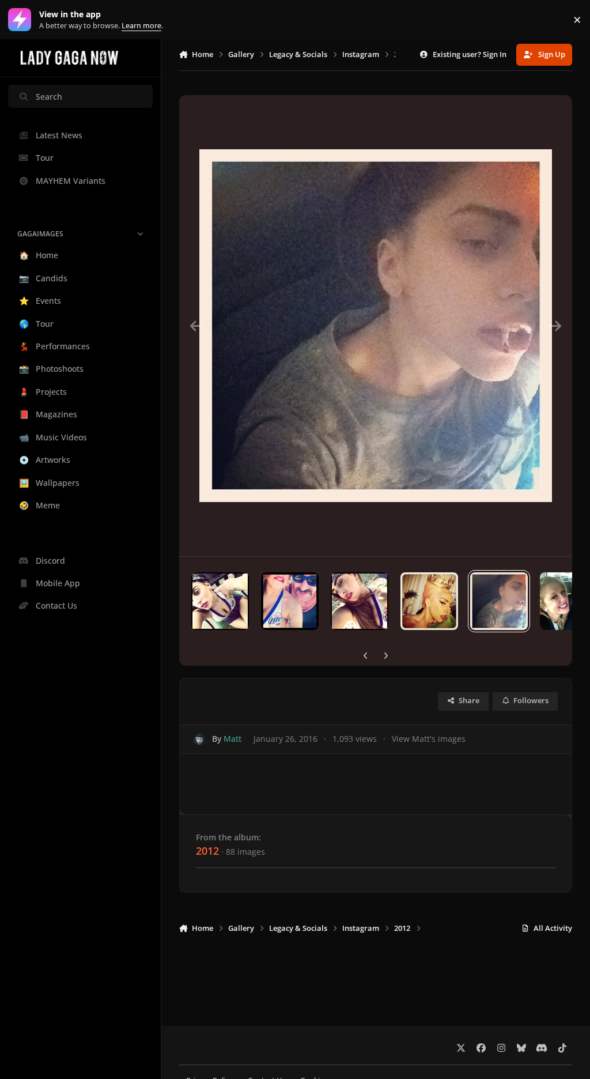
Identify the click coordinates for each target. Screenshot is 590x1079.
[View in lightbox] (375, 325)
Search (49, 96)
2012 (207, 851)
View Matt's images (429, 738)
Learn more (22, 19)
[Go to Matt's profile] (200, 739)
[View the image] (220, 601)
